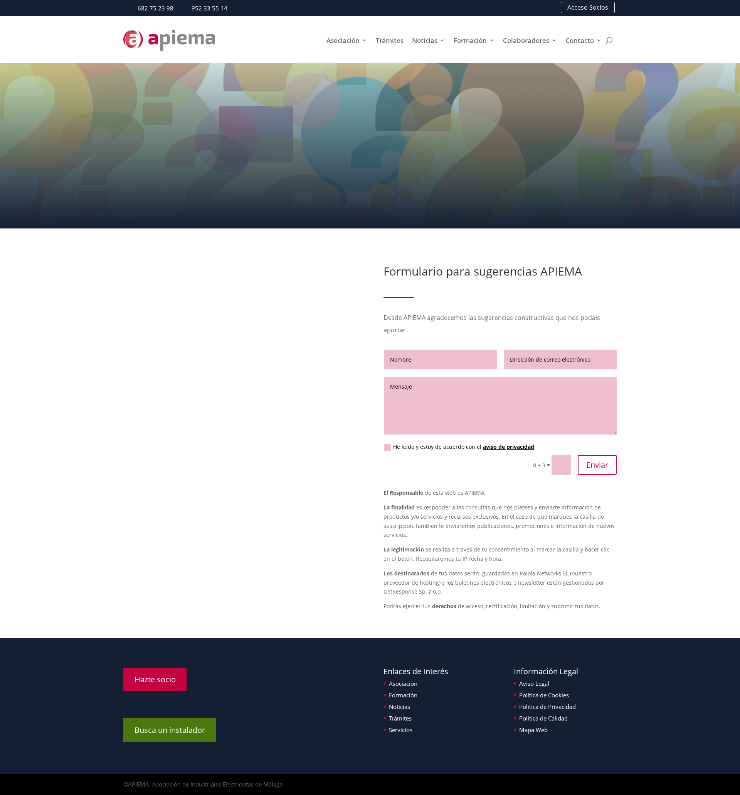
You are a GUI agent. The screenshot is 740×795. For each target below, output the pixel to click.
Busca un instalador (170, 730)
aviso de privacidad (508, 446)
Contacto (579, 40)
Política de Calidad (543, 718)
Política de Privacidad (547, 706)
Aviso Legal (534, 683)
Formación (470, 40)
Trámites (390, 40)
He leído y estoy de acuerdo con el (463, 446)
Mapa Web (533, 730)
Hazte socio (155, 679)
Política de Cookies (544, 695)
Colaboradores (526, 40)
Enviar (597, 465)
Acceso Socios (587, 7)
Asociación (343, 40)
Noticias (424, 40)
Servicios (400, 730)
